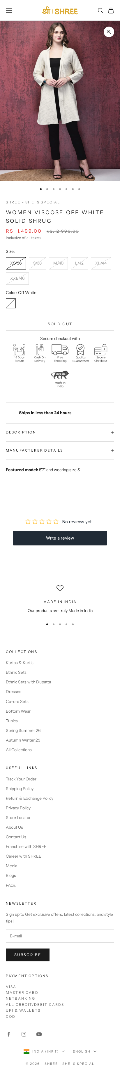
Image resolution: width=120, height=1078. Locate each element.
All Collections (19, 749)
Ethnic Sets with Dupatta (28, 682)
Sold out (60, 324)
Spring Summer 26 (23, 730)
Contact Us (16, 836)
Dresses (13, 691)
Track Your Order (21, 779)
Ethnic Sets (16, 672)
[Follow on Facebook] (9, 1034)
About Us (14, 827)
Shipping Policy (19, 788)
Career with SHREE (23, 856)
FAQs (11, 885)
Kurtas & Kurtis (19, 662)
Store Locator (18, 817)
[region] (60, 599)
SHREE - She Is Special (33, 202)
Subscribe (27, 954)
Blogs (11, 875)
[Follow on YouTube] (39, 1034)
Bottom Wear (18, 711)
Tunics (12, 720)
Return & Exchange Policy (29, 798)
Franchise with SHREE (26, 846)
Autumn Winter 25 (23, 740)
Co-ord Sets (17, 701)
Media (11, 865)
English (82, 1051)
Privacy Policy (18, 808)
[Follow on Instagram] (24, 1034)
